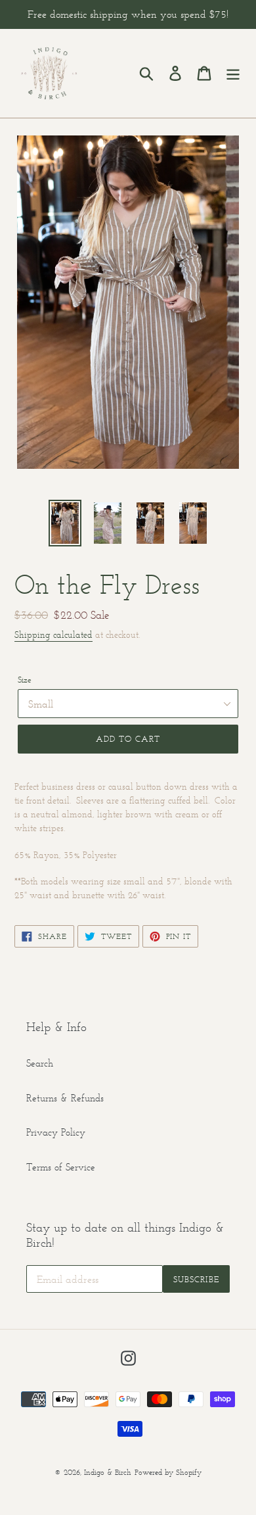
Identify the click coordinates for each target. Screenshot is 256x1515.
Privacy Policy (55, 1132)
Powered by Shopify (168, 1472)
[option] (65, 523)
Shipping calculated (53, 634)
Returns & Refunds (65, 1098)
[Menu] (233, 73)
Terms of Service (60, 1167)
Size (25, 680)
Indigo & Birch (107, 1472)
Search (39, 1063)
